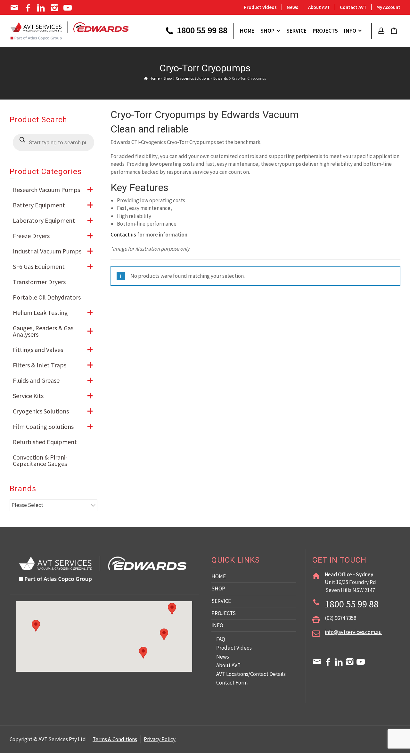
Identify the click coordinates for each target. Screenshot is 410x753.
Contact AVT (353, 7)
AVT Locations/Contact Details (251, 673)
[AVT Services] (70, 30)
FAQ (220, 639)
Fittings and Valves (53, 349)
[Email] (15, 7)
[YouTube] (68, 7)
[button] (164, 634)
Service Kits (53, 396)
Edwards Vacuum (260, 114)
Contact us (123, 234)
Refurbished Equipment (45, 442)
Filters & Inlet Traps (53, 365)
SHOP (218, 588)
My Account (388, 7)
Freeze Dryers (53, 235)
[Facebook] (28, 7)
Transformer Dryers (39, 282)
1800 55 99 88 (201, 31)
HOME (218, 576)
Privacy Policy (160, 739)
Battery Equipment (53, 205)
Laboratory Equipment (53, 220)
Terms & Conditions (115, 739)
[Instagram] (55, 7)
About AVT (319, 7)
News (292, 7)
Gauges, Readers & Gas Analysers (53, 331)
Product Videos (260, 7)
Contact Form (232, 682)
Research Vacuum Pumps (53, 189)
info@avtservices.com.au (353, 632)
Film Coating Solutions (53, 426)
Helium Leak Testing (53, 312)
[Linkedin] (41, 7)
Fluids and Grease (53, 380)
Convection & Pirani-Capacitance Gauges (40, 460)
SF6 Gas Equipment (53, 266)
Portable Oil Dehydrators (47, 297)
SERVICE (221, 601)
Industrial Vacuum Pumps (53, 251)
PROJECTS (223, 613)
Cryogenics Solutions (53, 411)
